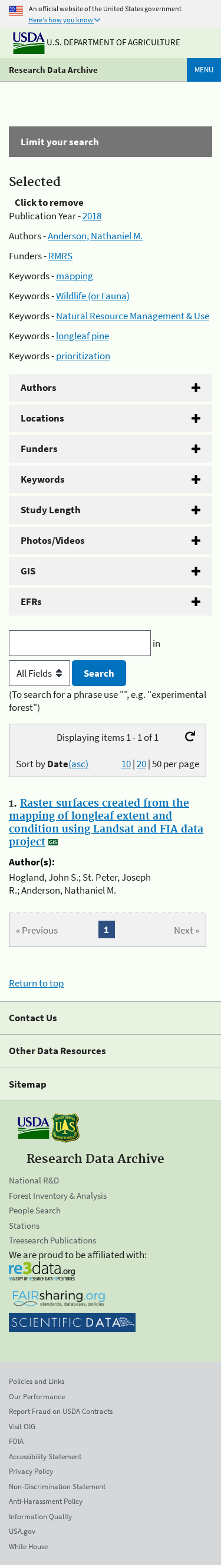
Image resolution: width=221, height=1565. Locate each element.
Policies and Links (36, 1381)
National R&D (34, 1180)
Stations (24, 1225)
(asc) (78, 763)
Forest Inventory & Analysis (58, 1195)
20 (141, 763)
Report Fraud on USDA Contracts (61, 1411)
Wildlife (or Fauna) (93, 295)
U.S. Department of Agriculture (112, 42)
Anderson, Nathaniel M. (95, 235)
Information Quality (40, 1516)
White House (28, 1546)
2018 (92, 215)
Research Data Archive (53, 69)
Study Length (51, 509)
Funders (39, 448)
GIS (28, 570)
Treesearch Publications (52, 1240)
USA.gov (22, 1531)
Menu (203, 70)
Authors (39, 387)
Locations (42, 418)
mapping (74, 275)
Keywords (43, 479)
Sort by (52, 763)
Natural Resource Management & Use (132, 315)
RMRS (60, 255)
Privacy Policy (31, 1471)
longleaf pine (82, 335)
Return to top (36, 983)
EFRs (31, 601)
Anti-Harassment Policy (46, 1501)
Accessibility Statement (45, 1457)
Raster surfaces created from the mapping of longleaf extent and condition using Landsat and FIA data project (106, 823)
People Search (35, 1210)
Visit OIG (22, 1427)
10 (126, 763)
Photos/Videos (53, 540)
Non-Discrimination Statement (57, 1487)
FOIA (16, 1441)
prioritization (83, 355)
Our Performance (37, 1397)
